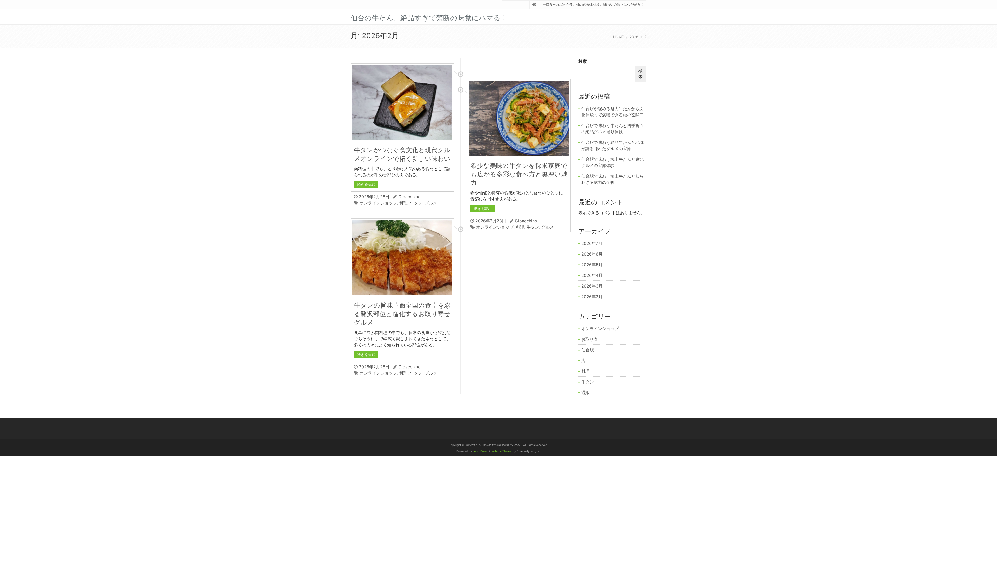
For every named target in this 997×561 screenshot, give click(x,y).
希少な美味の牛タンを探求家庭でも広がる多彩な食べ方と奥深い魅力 (518, 174)
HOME (618, 37)
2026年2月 (592, 296)
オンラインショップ (378, 202)
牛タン (416, 202)
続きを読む (366, 184)
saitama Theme (501, 451)
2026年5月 (592, 264)
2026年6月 (592, 254)
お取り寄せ (591, 339)
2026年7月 (591, 243)
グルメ (431, 202)
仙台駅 (587, 349)
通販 (585, 392)
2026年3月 (592, 286)
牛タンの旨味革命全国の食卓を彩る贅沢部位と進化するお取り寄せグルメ (402, 314)
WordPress (480, 451)
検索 (582, 61)
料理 (403, 202)
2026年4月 (592, 275)
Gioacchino (409, 196)
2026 (634, 37)
